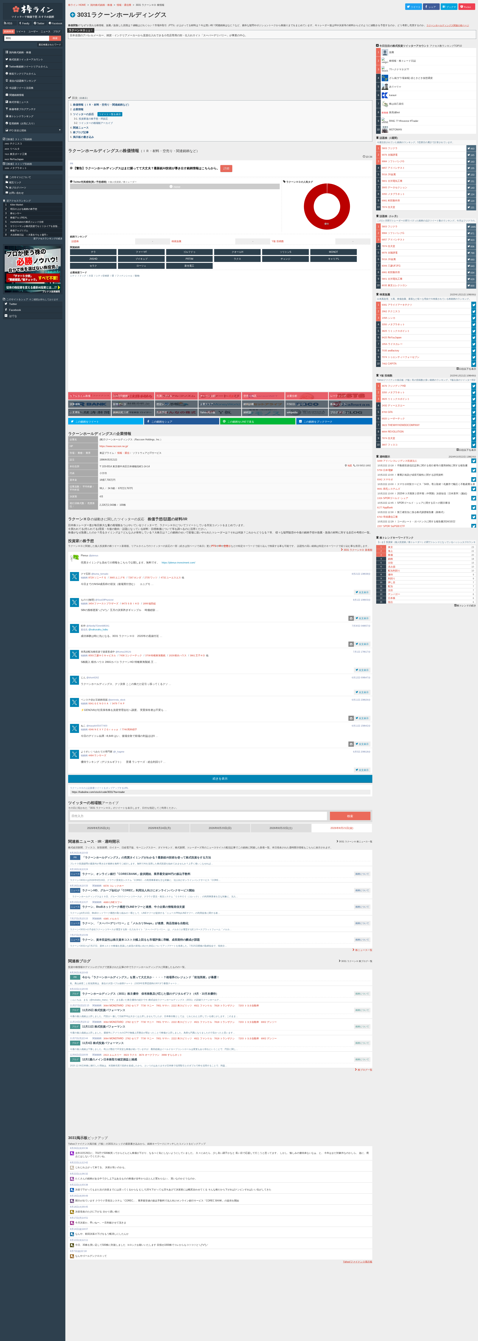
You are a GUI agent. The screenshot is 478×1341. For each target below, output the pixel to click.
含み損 (391, 566)
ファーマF (141, 252)
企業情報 (78, 109)
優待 (326, 224)
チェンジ (285, 258)
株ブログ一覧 (356, 961)
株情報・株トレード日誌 (402, 60)
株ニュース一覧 (355, 841)
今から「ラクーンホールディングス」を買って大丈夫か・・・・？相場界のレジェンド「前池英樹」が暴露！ (150, 977)
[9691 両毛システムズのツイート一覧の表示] (473, 488)
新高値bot (394, 112)
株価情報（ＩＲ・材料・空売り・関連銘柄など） (102, 104)
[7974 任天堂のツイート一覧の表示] (473, 438)
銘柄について (362, 874)
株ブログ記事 (81, 132)
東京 (390, 547)
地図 (349, 465)
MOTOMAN (395, 129)
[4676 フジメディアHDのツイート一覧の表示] (473, 386)
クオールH (237, 252)
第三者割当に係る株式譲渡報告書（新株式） (412, 512)
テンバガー (394, 594)
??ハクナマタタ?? (399, 69)
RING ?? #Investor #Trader (403, 121)
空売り (227, 546)
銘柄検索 (9, 31)
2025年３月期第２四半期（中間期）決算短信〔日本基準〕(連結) (422, 493)
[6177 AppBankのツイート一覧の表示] (473, 507)
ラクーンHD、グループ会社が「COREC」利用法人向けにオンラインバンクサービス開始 (138, 890)
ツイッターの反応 (83, 114)
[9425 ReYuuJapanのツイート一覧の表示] (473, 337)
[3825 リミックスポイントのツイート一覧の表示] (473, 331)
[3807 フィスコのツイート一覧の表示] (473, 445)
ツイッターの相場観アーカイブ (96, 123)
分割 (390, 562)
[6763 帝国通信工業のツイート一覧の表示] (473, 517)
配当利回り (394, 570)
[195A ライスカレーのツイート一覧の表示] (473, 344)
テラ (93, 252)
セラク (93, 265)
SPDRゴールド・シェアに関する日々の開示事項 (414, 502)
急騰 (392, 52)
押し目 (391, 582)
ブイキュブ (141, 258)
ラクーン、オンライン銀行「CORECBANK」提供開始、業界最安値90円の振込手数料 (136, 873)
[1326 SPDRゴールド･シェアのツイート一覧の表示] (473, 498)
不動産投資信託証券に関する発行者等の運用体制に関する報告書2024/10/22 (423, 466)
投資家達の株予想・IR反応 (93, 118)
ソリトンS (285, 252)
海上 (390, 551)
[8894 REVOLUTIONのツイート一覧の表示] (473, 432)
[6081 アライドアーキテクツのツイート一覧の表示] (473, 305)
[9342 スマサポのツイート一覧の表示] (473, 479)
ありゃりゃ (395, 86)
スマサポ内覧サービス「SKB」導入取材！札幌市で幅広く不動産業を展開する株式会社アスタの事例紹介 (426, 484)
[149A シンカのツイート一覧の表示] (473, 318)
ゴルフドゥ (189, 252)
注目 (390, 590)
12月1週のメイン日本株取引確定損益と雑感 (109, 1059)
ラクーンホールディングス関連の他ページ (447, 25)
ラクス (237, 258)
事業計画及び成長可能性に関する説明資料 (410, 474)
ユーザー (33, 31)
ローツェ (141, 265)
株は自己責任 (396, 103)
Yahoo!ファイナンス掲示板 (357, 1261)
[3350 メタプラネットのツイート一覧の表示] (473, 324)
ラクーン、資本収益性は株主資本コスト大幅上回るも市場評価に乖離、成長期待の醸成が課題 (141, 939)
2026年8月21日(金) (341, 827)
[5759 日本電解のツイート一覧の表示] (473, 470)
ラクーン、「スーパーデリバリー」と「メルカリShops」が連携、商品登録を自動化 (135, 923)
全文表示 (363, 592)
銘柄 (390, 558)
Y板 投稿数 (278, 241)
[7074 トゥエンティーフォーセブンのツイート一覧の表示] (473, 357)
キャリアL (333, 258)
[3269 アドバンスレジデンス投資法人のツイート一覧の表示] (473, 460)
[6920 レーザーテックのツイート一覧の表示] (473, 418)
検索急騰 (176, 241)
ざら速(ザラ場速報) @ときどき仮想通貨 (411, 78)
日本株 (391, 598)
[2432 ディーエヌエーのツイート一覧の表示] (473, 405)
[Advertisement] (180, 67)
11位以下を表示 (467, 368)
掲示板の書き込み (83, 136)
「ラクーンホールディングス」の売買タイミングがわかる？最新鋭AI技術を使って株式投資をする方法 (146, 857)
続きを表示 (220, 778)
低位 (390, 602)
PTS (213, 546)
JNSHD (93, 258)
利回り (391, 578)
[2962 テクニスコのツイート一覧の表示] (473, 311)
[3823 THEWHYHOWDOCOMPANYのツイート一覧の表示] (473, 425)
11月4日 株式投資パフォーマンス (103, 1043)
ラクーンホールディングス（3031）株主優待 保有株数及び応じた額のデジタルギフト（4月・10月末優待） (150, 993)
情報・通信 (123, 453)
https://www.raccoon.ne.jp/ (114, 446)
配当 (390, 586)
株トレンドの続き (466, 605)
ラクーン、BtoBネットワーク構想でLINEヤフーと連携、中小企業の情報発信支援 (133, 906)
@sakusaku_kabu (98, 629)
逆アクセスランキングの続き (48, 238)
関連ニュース (81, 127)
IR (220, 546)
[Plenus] (33, 269)
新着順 (358, 550)
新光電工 (189, 265)
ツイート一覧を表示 (110, 114)
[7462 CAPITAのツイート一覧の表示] (473, 364)
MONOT (333, 252)
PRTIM (189, 258)
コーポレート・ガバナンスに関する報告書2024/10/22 (416, 521)
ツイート (21, 31)
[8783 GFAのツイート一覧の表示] (473, 412)
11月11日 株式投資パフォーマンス (103, 1026)
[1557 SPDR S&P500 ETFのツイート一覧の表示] (473, 526)
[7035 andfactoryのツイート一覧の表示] (473, 350)
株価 (390, 555)
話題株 (75, 241)
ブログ (56, 31)
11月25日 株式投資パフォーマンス (103, 1010)
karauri (392, 95)
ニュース (45, 31)
